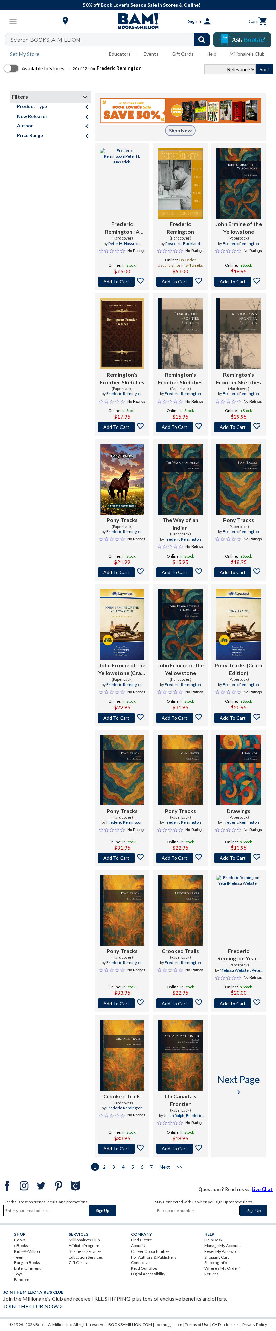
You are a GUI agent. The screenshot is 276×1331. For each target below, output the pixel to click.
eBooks (21, 1245)
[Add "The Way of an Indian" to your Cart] (180, 572)
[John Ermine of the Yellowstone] (238, 183)
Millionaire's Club (247, 54)
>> (180, 1167)
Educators (120, 54)
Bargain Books (27, 1262)
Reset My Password (222, 1251)
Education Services (86, 1257)
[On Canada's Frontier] (180, 1055)
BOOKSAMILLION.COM (130, 1324)
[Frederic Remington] (180, 183)
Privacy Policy (254, 1324)
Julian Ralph (174, 1115)
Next (165, 1167)
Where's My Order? (222, 1268)
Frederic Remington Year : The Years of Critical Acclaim (238, 955)
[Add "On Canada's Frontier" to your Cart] (180, 1149)
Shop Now (180, 130)
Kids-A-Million (27, 1251)
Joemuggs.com (168, 1324)
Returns (211, 1273)
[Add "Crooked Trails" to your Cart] (180, 1003)
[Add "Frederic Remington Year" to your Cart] (238, 1003)
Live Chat (262, 1189)
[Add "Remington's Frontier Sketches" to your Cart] (122, 427)
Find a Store (141, 1239)
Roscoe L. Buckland (182, 243)
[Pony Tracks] (122, 479)
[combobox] (111, 39)
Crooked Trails (180, 951)
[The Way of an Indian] (180, 479)
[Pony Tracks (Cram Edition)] (238, 625)
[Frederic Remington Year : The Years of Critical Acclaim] (238, 910)
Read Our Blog (144, 1268)
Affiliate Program (84, 1245)
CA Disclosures (226, 1324)
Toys (18, 1273)
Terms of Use (197, 1324)
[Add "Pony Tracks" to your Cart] (122, 572)
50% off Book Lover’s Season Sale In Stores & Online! (141, 5)
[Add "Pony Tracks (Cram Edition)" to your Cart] (238, 718)
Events (151, 54)
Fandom (21, 1279)
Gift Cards (183, 54)
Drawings (238, 810)
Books (20, 1239)
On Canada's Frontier (180, 1100)
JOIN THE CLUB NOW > (33, 1306)
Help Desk (213, 1239)
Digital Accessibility (148, 1273)
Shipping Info (215, 1262)
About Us (139, 1245)
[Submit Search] (202, 39)
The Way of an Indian (180, 524)
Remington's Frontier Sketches (122, 378)
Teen (18, 1257)
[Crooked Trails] (180, 910)
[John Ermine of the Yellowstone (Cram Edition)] (122, 625)
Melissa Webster (235, 970)
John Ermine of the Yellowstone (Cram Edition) (122, 669)
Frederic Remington (180, 227)
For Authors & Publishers (153, 1257)
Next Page (238, 1085)
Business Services (85, 1251)
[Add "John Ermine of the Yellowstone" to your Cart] (238, 282)
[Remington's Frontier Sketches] (122, 334)
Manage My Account (222, 1245)
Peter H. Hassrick (124, 243)
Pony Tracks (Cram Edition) (238, 669)
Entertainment (27, 1268)
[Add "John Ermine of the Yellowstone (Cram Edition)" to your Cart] (122, 718)
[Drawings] (238, 770)
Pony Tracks (122, 520)
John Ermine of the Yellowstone (238, 227)
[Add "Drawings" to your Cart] (238, 858)
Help (211, 54)
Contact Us (141, 1262)
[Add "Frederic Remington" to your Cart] (122, 282)
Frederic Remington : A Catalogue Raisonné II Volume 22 (122, 228)
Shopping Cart (216, 1257)
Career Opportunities (150, 1251)
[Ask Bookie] (242, 39)
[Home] (138, 21)
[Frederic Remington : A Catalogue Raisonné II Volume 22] (122, 183)
